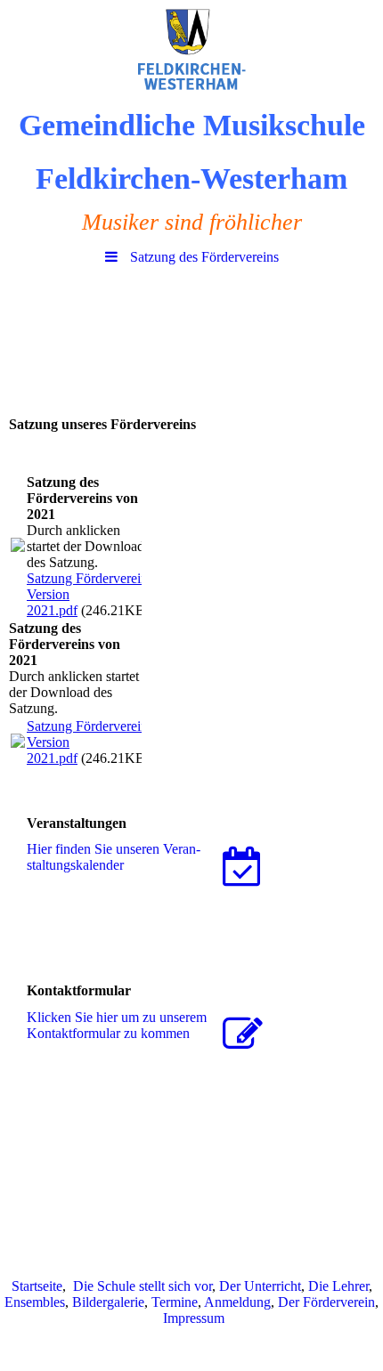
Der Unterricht (260, 1286)
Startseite (37, 1286)
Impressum (193, 1318)
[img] (191, 49)
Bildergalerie (108, 1302)
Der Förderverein (326, 1302)
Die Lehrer (338, 1286)
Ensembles (34, 1302)
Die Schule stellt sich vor (142, 1286)
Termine (174, 1302)
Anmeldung (237, 1302)
